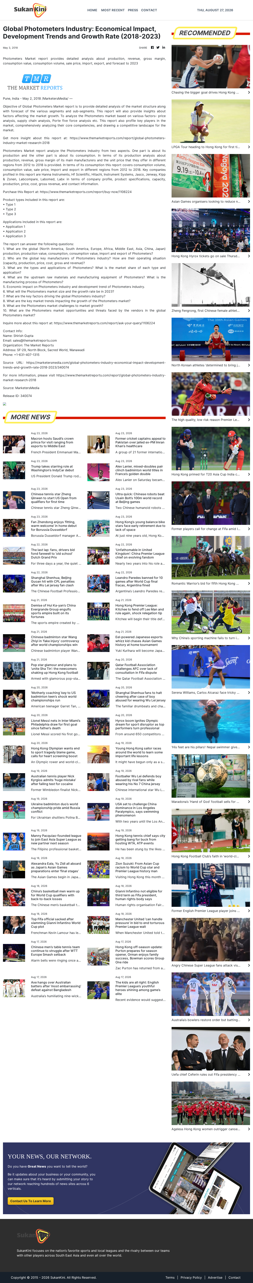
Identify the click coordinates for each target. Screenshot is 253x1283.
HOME (92, 10)
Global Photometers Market (43, 106)
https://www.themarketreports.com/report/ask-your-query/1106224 (104, 323)
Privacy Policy (191, 1277)
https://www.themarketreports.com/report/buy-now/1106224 (86, 192)
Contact (234, 1277)
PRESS (133, 10)
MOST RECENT (113, 10)
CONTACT (149, 10)
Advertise (215, 1277)
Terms (170, 1277)
